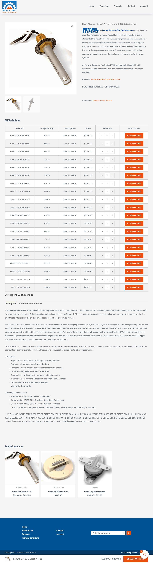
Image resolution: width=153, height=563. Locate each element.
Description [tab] (10, 303)
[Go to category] (128, 533)
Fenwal (92, 24)
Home (91, 6)
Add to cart (134, 135)
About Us (104, 6)
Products (118, 6)
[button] (72, 26)
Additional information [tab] (30, 303)
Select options (135, 559)
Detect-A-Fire (103, 24)
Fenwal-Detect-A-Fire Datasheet (105, 79)
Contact (131, 6)
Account (144, 6)
